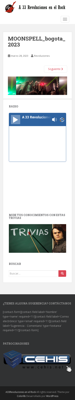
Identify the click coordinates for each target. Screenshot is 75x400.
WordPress (52, 396)
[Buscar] (62, 273)
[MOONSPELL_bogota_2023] (37, 85)
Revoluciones (42, 55)
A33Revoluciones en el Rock (21, 392)
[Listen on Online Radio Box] (62, 119)
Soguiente (54, 69)
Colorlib (21, 396)
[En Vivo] (15, 119)
